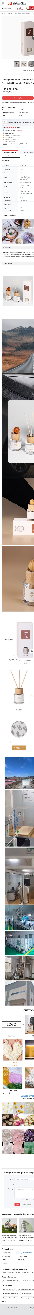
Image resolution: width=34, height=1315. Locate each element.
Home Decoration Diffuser (10, 1293)
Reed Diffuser (18, 13)
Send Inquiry (18, 98)
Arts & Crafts (10, 13)
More (3, 1301)
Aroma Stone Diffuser (28, 13)
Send (17, 1204)
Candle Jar (21, 1260)
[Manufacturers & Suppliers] (17, 3)
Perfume (4, 1263)
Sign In (5, 144)
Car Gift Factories (8, 1289)
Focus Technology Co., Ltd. (23, 1307)
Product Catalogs (27, 1252)
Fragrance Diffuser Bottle (10, 1298)
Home (3, 13)
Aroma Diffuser (6, 1256)
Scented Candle (22, 1256)
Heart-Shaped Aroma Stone (11, 1280)
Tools (3, 1260)
